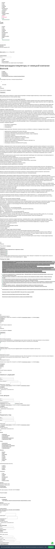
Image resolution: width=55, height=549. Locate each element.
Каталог (3, 2)
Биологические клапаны (6, 296)
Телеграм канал (3, 486)
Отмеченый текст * (3, 518)
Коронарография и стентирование (8, 445)
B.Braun (3, 455)
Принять (51, 547)
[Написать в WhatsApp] (52, 543)
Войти (3, 15)
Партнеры (4, 6)
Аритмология (4, 434)
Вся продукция (5, 8)
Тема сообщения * (3, 381)
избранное (9, 90)
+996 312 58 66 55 (3, 55)
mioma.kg (4, 466)
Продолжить (2, 92)
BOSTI (6, 492)
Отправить (2, 318)
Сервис (3, 7)
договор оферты (9, 385)
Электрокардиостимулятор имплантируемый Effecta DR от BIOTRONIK (40, 289)
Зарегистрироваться (4, 544)
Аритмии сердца (5, 75)
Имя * (1, 378)
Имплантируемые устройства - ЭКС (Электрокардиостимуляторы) (14, 289)
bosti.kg (25, 256)
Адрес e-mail (2, 539)
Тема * (1, 420)
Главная (3, 59)
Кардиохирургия (5, 436)
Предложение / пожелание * (5, 384)
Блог (3, 60)
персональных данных (26, 317)
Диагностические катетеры (7, 294)
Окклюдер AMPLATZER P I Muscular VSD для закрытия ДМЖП (22, 291)
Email (1, 526)
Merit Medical (4, 454)
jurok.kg (3, 468)
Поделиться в (3, 250)
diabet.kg (3, 469)
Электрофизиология (6, 435)
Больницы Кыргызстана (6, 446)
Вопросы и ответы (5, 13)
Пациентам (4, 72)
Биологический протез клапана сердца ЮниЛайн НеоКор (21, 296)
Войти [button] (4, 14)
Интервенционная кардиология (8, 437)
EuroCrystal (4, 459)
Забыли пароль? (3, 529)
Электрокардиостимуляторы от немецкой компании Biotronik (13, 76)
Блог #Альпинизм (5, 61)
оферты (37, 317)
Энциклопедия (5, 73)
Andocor (3, 460)
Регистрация (4, 17)
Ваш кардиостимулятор (6, 444)
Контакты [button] (5, 9)
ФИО (1, 536)
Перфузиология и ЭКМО (6, 439)
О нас (3, 3)
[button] (3, 18)
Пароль (1, 528)
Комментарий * (2, 515)
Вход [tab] (1, 525)
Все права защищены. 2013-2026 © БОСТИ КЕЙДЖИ (10, 509)
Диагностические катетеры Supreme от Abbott (20, 294)
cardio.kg (3, 465)
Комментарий (2, 423)
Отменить (2, 320)
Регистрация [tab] (4, 525)
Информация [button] (4, 499)
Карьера (3, 12)
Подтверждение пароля (4, 542)
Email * (1, 379)
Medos (3, 453)
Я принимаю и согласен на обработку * (15, 385)
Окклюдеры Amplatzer (6, 291)
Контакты (4, 33)
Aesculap (3, 456)
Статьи (1, 441)
